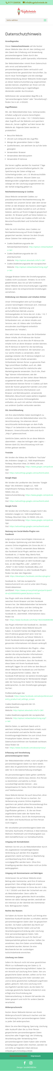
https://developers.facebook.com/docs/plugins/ (30, 576)
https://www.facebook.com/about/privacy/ (28, 747)
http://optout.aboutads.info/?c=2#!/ (30, 260)
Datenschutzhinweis (18, 1056)
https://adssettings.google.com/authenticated (29, 473)
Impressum (36, 1056)
